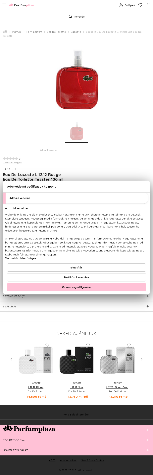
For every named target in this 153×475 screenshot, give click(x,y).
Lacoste (76, 31)
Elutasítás (76, 267)
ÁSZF (52, 460)
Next (142, 359)
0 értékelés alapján (12, 162)
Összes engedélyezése (76, 287)
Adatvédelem (68, 460)
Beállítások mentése (76, 277)
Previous (11, 359)
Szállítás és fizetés (92, 460)
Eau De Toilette (56, 31)
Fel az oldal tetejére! (76, 414)
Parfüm (17, 31)
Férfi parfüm (34, 31)
